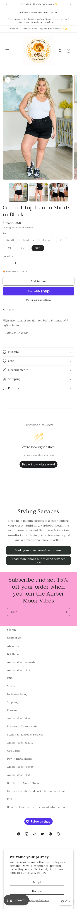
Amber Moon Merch (20, 718)
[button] (7, 51)
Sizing (11, 686)
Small (12, 240)
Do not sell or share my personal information (36, 807)
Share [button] (10, 310)
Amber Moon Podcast (21, 767)
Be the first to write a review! (38, 464)
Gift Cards (13, 751)
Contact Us (14, 638)
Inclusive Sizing (17, 694)
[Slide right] (73, 193)
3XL (37, 248)
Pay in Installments (19, 759)
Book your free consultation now (38, 550)
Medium (30, 240)
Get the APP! (15, 654)
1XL (10, 248)
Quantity (8, 256)
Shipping (7, 227)
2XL (25, 248)
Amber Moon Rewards (21, 662)
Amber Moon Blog (18, 775)
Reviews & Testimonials (22, 726)
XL (63, 240)
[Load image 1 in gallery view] (18, 192)
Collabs (11, 799)
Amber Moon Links (19, 670)
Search (11, 630)
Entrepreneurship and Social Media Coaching (35, 791)
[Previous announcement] (7, 5)
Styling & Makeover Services (25, 734)
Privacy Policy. (36, 872)
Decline (37, 891)
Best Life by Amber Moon (23, 783)
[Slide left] (4, 193)
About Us (13, 646)
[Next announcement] (70, 5)
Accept (37, 882)
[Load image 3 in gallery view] (58, 192)
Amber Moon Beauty (20, 743)
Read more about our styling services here (38, 561)
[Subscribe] (66, 612)
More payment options (38, 300)
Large (48, 240)
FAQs (10, 678)
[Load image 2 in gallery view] (38, 192)
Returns (12, 710)
